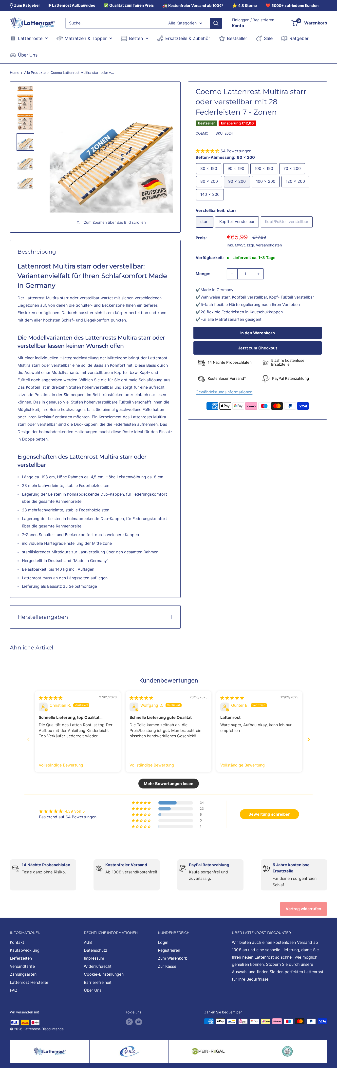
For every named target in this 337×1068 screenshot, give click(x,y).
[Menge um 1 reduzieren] (232, 274)
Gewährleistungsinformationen (224, 392)
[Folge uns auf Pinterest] (129, 1021)
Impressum (94, 958)
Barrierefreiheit (98, 982)
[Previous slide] (28, 739)
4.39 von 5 (75, 811)
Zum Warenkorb (172, 958)
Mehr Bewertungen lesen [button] (168, 783)
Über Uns (92, 990)
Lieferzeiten (21, 958)
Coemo (202, 133)
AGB (88, 942)
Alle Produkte (35, 72)
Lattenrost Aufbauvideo (73, 5)
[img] (50, 697)
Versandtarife (22, 966)
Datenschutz (95, 950)
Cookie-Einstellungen (104, 974)
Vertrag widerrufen (303, 908)
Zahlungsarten (23, 974)
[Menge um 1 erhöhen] (258, 274)
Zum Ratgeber (26, 5)
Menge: (203, 273)
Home (14, 72)
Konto (238, 25)
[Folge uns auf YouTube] (138, 1021)
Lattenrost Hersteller (29, 982)
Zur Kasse (167, 966)
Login (163, 942)
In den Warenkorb (257, 333)
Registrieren (169, 950)
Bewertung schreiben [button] (269, 814)
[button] (208, 150)
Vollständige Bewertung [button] (61, 765)
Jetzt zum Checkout (257, 348)
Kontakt (17, 942)
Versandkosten (269, 245)
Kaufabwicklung (24, 950)
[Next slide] (309, 739)
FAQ (13, 990)
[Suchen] (216, 23)
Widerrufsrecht (98, 966)
